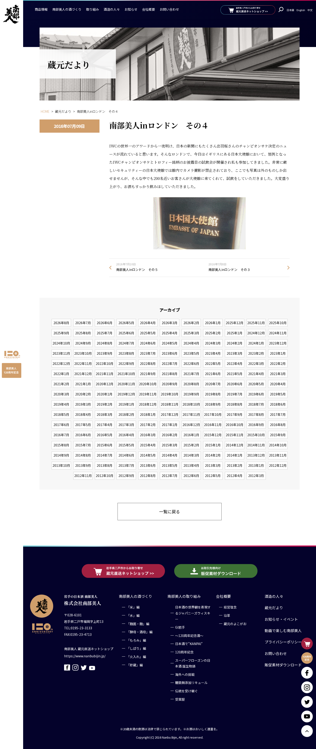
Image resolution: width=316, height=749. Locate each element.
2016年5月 (104, 434)
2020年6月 (234, 384)
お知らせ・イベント (281, 619)
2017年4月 (104, 424)
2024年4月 (191, 343)
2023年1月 (278, 353)
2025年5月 (148, 333)
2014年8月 (83, 455)
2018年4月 (83, 414)
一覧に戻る (169, 511)
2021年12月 (83, 373)
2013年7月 (126, 465)
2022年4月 (234, 363)
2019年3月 (83, 404)
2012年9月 (126, 475)
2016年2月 (169, 434)
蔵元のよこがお (235, 623)
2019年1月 (126, 404)
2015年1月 (213, 445)
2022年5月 (213, 363)
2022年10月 (104, 363)
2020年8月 (191, 384)
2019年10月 (169, 394)
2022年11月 (83, 363)
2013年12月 (256, 455)
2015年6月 (104, 445)
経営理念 (230, 607)
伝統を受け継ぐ (186, 691)
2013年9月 (83, 465)
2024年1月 (256, 343)
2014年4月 (169, 455)
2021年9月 (148, 373)
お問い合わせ (169, 9)
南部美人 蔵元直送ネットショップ (88, 648)
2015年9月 (278, 434)
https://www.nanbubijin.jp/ (84, 655)
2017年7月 (278, 414)
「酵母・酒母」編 (139, 632)
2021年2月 (61, 384)
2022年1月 (61, 373)
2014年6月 (126, 455)
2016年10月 (234, 424)
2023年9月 (104, 353)
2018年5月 (61, 414)
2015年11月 (234, 434)
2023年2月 (256, 353)
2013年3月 (213, 465)
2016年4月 (126, 434)
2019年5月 (278, 394)
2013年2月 (234, 465)
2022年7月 (169, 363)
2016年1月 (191, 434)
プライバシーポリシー (283, 642)
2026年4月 (148, 322)
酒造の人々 (112, 9)
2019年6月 (256, 394)
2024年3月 (213, 343)
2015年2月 (191, 445)
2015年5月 (126, 445)
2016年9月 (256, 424)
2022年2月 (278, 363)
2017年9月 (234, 414)
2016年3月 (148, 434)
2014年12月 (234, 445)
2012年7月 (169, 475)
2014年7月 (104, 455)
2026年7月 (83, 322)
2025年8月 (83, 333)
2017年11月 (191, 414)
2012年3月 (256, 475)
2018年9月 (213, 404)
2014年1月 (234, 455)
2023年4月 (213, 353)
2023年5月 (191, 353)
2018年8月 (234, 404)
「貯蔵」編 (135, 664)
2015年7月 (83, 445)
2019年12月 (126, 394)
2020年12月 (104, 384)
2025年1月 (234, 333)
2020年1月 (104, 394)
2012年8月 (148, 475)
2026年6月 (104, 322)
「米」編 (133, 607)
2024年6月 (148, 343)
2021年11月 (104, 373)
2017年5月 (83, 424)
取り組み (92, 9)
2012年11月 (83, 475)
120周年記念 (184, 652)
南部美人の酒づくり (66, 9)
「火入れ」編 (136, 656)
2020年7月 (213, 384)
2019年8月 (213, 394)
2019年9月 (191, 394)
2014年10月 (278, 445)
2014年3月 (191, 455)
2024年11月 (278, 333)
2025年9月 (61, 333)
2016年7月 (61, 434)
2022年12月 (61, 363)
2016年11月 (213, 424)
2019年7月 (234, 394)
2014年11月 (256, 445)
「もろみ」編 (136, 640)
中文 (310, 10)
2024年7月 (126, 343)
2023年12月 (278, 343)
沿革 (227, 615)
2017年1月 (169, 424)
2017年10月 (213, 414)
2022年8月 (148, 363)
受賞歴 (180, 699)
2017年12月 (169, 414)
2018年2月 (126, 414)
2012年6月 (191, 475)
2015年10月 (256, 434)
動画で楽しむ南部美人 (283, 630)
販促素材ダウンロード (283, 665)
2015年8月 (61, 445)
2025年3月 (191, 333)
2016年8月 (278, 424)
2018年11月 (169, 404)
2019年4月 (61, 404)
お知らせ (130, 9)
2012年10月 (104, 475)
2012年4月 (234, 475)
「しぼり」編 (136, 648)
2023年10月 (83, 353)
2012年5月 (213, 475)
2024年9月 (83, 343)
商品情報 (41, 9)
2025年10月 (278, 322)
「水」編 (133, 615)
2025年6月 (126, 333)
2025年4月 (169, 333)
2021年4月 (256, 373)
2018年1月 (148, 414)
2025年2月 (213, 333)
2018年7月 (256, 404)
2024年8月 (104, 343)
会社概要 (148, 9)
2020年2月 (83, 394)
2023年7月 (148, 353)
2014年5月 (148, 455)
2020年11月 (126, 384)
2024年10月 (61, 343)
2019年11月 (148, 394)
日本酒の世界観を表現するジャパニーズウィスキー (193, 613)
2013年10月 (61, 465)
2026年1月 (213, 322)
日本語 (290, 10)
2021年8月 (169, 373)
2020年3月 (61, 394)
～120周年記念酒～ (189, 635)
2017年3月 (126, 424)
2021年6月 (213, 373)
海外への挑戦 (185, 674)
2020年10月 (148, 384)
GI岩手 (180, 627)
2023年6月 (169, 353)
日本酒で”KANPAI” (189, 643)
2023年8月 (126, 353)
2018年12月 (148, 404)
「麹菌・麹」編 (138, 623)
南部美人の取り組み (184, 596)
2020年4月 (278, 384)
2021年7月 (191, 373)
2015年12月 (213, 434)
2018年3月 (104, 414)
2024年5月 (169, 343)
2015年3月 (169, 445)
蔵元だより (274, 607)
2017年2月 (148, 424)
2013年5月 (169, 465)
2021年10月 (126, 373)
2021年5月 (234, 373)
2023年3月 (234, 353)
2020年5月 (256, 384)
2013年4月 (191, 465)
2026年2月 (191, 322)
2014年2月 (213, 455)
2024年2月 (234, 343)
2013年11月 (278, 455)
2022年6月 (191, 363)
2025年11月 (256, 322)
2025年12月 (234, 322)
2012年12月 (278, 465)
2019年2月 (104, 404)
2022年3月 (256, 363)
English (301, 10)
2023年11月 (61, 353)
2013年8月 (104, 465)
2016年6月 (83, 434)
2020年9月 (169, 384)
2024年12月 (256, 333)
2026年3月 (169, 322)
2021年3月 (278, 373)
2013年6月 (148, 465)
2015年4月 (148, 445)
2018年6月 (278, 404)
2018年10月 (191, 404)
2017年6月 (61, 424)
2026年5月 (126, 322)
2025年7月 (104, 333)
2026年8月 (61, 322)
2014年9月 (61, 455)
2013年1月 (256, 465)
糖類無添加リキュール (191, 682)
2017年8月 (256, 414)
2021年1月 (83, 384)
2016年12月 (191, 424)
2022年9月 (126, 363)
